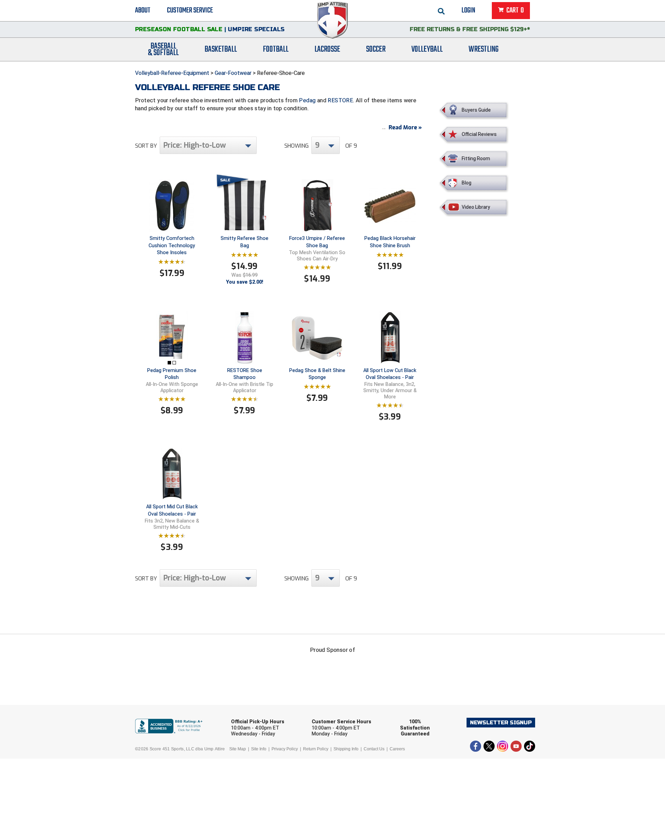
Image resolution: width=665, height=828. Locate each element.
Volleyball (427, 49)
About (142, 10)
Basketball (221, 49)
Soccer (375, 49)
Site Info (258, 749)
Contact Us (374, 749)
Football (276, 49)
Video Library (476, 207)
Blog (466, 183)
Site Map (237, 749)
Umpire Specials (256, 29)
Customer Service (190, 10)
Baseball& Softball (163, 49)
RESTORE (340, 100)
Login (468, 10)
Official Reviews (479, 134)
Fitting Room (476, 158)
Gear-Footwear (233, 73)
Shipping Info (346, 749)
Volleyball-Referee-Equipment (172, 73)
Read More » (405, 127)
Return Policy (315, 749)
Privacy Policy (285, 749)
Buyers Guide (476, 110)
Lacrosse (327, 49)
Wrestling (483, 49)
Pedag (307, 100)
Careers (397, 749)
